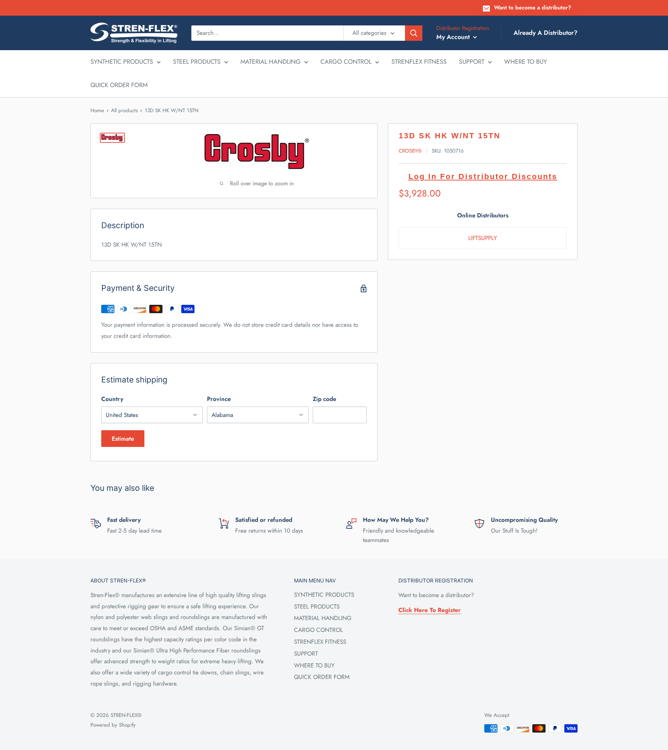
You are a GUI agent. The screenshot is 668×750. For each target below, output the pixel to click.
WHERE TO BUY (525, 61)
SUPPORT (471, 61)
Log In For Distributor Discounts (482, 176)
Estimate (123, 438)
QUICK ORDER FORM (119, 85)
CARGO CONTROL (346, 61)
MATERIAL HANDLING (270, 61)
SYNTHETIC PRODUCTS (121, 61)
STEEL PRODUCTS (197, 61)
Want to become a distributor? (532, 7)
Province (219, 399)
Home (97, 110)
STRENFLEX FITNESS (419, 61)
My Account (453, 36)
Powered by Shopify (113, 725)
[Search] (413, 32)
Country (112, 399)
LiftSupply (482, 238)
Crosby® (410, 151)
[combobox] (267, 32)
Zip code (324, 399)
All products (124, 110)
